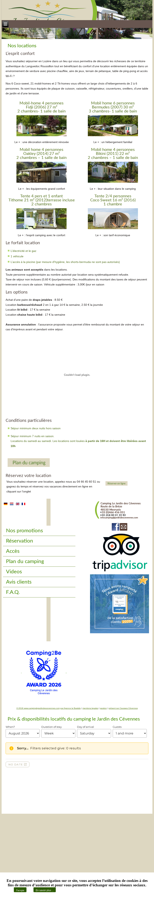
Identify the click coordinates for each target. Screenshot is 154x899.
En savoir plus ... (45, 890)
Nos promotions (24, 530)
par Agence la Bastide (70, 708)
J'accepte (20, 890)
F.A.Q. (13, 592)
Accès (12, 551)
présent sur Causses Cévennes (123, 708)
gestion (103, 708)
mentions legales (90, 708)
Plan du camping (25, 561)
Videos (14, 571)
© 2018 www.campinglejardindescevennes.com (38, 708)
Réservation (19, 541)
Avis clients (18, 582)
